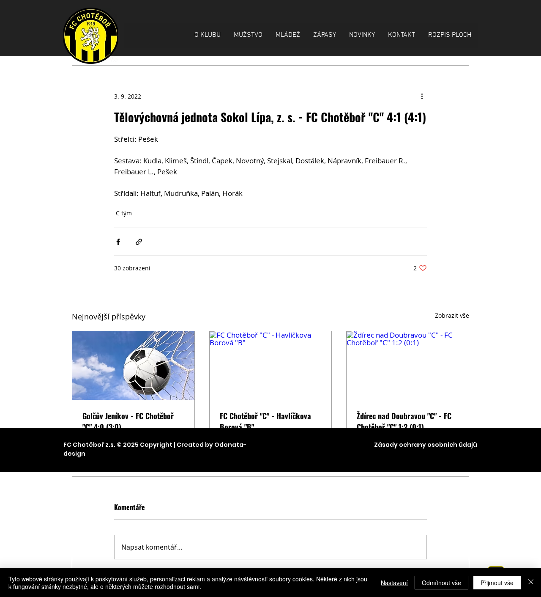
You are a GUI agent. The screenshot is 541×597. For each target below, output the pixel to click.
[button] (207, 35)
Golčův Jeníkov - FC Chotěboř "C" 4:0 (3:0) (128, 421)
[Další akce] (422, 96)
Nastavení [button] (394, 582)
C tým (124, 213)
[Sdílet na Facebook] (118, 242)
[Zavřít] (531, 582)
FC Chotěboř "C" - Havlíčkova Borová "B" (265, 421)
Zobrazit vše (452, 315)
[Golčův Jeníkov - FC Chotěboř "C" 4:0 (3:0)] (133, 365)
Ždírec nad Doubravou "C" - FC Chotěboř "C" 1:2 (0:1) (404, 421)
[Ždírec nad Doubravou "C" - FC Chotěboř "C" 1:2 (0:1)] (408, 365)
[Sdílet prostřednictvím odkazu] (139, 242)
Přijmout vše (497, 582)
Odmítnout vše (441, 582)
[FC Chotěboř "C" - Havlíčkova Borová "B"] (271, 365)
